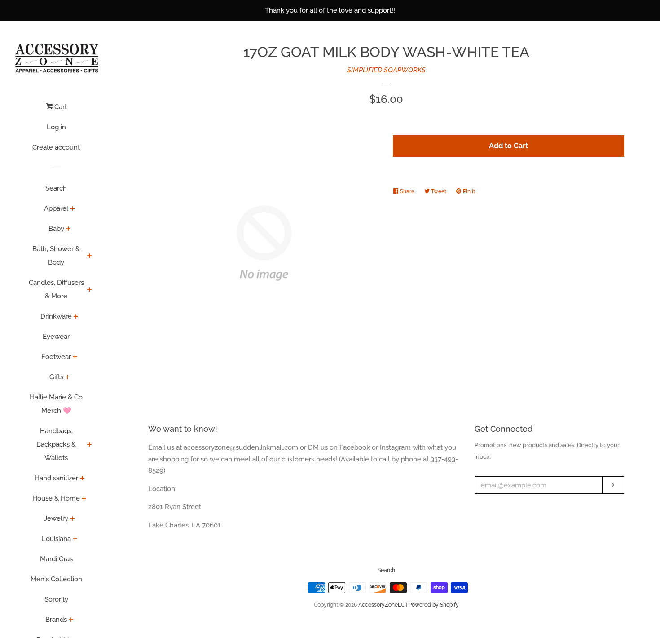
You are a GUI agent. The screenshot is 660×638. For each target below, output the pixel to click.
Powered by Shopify (434, 605)
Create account (56, 147)
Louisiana (56, 539)
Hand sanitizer (56, 478)
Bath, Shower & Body (56, 255)
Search (56, 188)
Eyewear (56, 336)
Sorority (56, 599)
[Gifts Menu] (67, 378)
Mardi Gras (56, 559)
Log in (56, 127)
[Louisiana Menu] (75, 539)
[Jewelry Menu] (72, 519)
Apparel (56, 208)
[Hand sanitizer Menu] (82, 479)
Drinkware (56, 316)
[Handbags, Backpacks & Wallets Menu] (89, 445)
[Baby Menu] (68, 229)
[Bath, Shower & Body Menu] (89, 256)
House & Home (56, 498)
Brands (56, 620)
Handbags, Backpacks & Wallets (56, 444)
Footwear (56, 357)
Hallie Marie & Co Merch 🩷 (56, 404)
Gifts (56, 377)
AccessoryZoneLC (381, 605)
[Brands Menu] (71, 620)
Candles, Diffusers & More (56, 289)
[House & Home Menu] (84, 499)
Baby (56, 229)
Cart (60, 107)
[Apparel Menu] (72, 209)
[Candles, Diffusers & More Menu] (89, 290)
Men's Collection (56, 579)
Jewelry (56, 518)
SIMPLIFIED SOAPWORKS (386, 70)
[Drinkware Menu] (76, 317)
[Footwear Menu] (75, 357)
